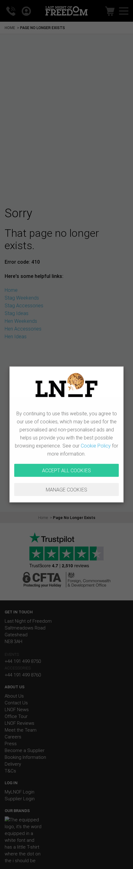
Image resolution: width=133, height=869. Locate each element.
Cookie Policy (96, 446)
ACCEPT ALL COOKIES (66, 470)
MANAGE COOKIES (66, 489)
